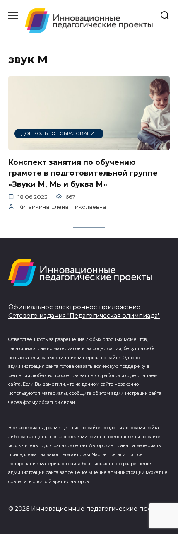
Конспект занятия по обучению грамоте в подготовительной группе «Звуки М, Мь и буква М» (83, 173)
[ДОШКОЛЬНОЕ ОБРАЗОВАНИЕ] (89, 145)
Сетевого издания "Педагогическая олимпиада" (84, 315)
